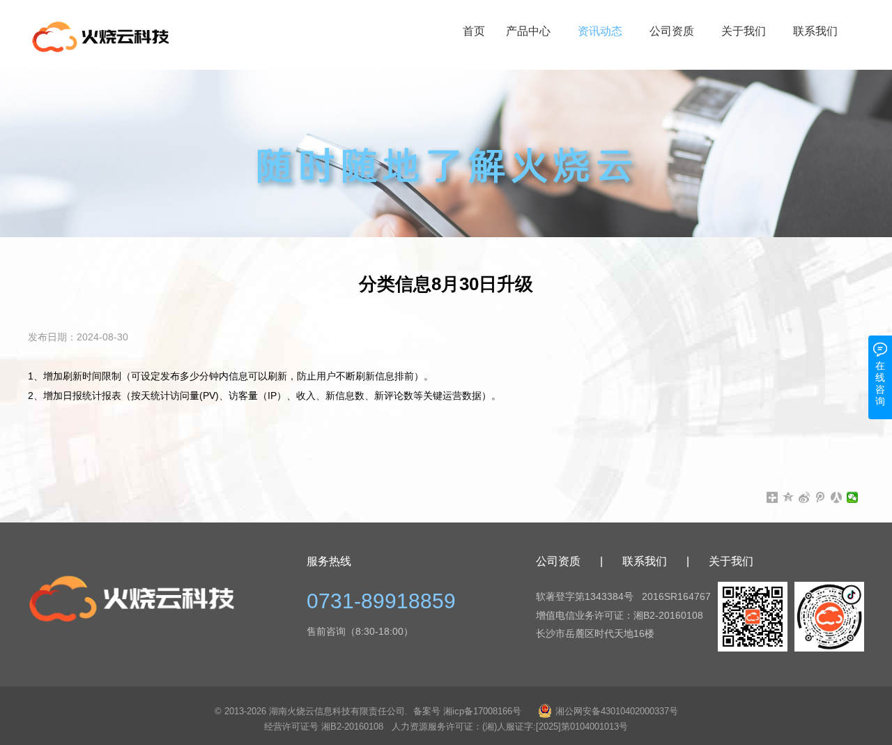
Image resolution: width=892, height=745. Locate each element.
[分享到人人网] (837, 497)
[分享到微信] (853, 497)
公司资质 (671, 31)
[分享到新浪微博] (804, 497)
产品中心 (528, 31)
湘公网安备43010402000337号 (616, 711)
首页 (474, 31)
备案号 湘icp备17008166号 (467, 711)
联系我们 (815, 31)
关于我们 (743, 31)
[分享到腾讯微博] (820, 497)
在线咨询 (880, 383)
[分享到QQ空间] (788, 497)
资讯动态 (600, 31)
